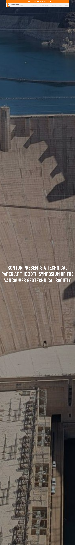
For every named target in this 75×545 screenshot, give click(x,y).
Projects (54, 5)
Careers (60, 5)
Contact (66, 5)
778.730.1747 (31, 1)
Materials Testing (44, 5)
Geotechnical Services (32, 5)
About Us (22, 5)
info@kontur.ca (44, 1)
